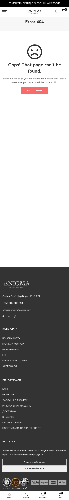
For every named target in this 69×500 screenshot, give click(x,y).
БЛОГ (5, 389)
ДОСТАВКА (9, 411)
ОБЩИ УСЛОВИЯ (12, 422)
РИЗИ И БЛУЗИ (10, 349)
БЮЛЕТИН (8, 394)
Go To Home (35, 90)
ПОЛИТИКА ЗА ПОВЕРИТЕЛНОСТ (21, 428)
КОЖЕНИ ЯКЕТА (11, 338)
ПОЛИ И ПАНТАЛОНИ (14, 360)
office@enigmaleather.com (16, 309)
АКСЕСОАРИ (9, 366)
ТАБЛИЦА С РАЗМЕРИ (15, 400)
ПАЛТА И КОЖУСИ (13, 343)
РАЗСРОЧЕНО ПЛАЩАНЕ (16, 405)
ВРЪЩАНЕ (8, 417)
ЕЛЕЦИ (6, 355)
